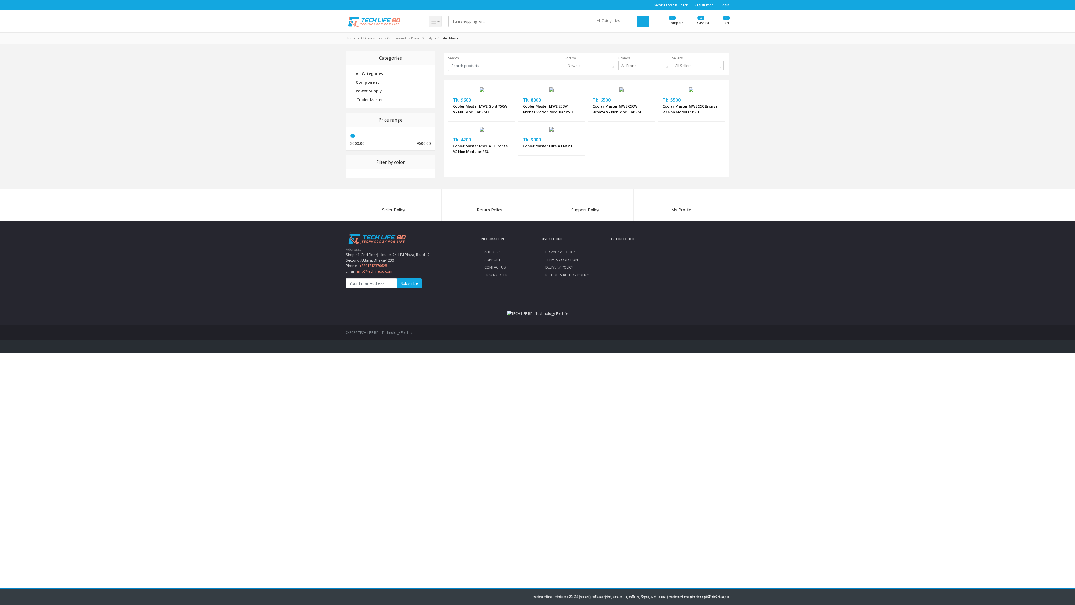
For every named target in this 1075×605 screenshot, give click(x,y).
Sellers (677, 58)
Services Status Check (671, 5)
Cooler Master (448, 38)
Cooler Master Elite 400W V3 (547, 145)
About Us (492, 251)
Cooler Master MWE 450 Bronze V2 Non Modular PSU (480, 148)
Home (351, 38)
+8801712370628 (373, 265)
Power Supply (422, 38)
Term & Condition (561, 259)
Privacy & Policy (559, 251)
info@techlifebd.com (374, 271)
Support (492, 259)
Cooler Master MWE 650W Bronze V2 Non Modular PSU (618, 109)
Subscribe (409, 283)
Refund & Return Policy (566, 274)
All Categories (371, 38)
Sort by (570, 58)
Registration (704, 5)
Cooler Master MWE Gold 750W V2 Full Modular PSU (480, 109)
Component (396, 38)
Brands (624, 58)
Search (453, 58)
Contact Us (494, 267)
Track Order (495, 274)
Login (725, 5)
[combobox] (615, 21)
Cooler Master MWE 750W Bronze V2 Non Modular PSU (548, 109)
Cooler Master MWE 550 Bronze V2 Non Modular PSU (690, 109)
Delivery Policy (558, 267)
